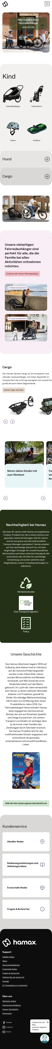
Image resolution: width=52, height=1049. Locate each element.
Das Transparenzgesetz (26, 611)
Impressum (7, 1013)
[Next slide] (46, 32)
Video (4, 961)
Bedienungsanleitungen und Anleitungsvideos (22, 865)
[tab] (24, 50)
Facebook (9, 1022)
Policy (26, 631)
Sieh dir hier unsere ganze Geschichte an (26, 803)
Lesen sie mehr (28, 27)
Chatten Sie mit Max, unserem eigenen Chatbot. (39, 1026)
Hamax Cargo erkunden (13, 390)
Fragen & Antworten (18, 909)
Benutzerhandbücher (11, 965)
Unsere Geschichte (10, 1009)
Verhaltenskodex (26, 591)
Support (6, 952)
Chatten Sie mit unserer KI (13, 977)
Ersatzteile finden (17, 887)
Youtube (8, 1032)
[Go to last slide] (5, 32)
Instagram (9, 1027)
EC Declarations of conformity (14, 985)
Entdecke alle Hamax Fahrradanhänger (22, 274)
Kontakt (5, 981)
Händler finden (15, 841)
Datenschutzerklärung (11, 1005)
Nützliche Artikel (9, 1001)
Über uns (7, 996)
